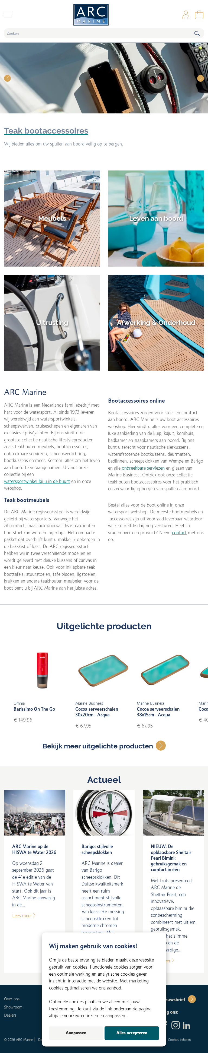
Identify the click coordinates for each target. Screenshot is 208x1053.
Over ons (12, 999)
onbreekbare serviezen (143, 468)
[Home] (104, 15)
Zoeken (197, 33)
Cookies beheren (179, 1040)
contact (179, 532)
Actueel (104, 780)
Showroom (13, 1007)
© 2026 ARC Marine (18, 1040)
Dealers (10, 1015)
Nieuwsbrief (172, 999)
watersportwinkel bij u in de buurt (37, 481)
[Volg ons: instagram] (175, 1026)
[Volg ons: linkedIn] (186, 1026)
